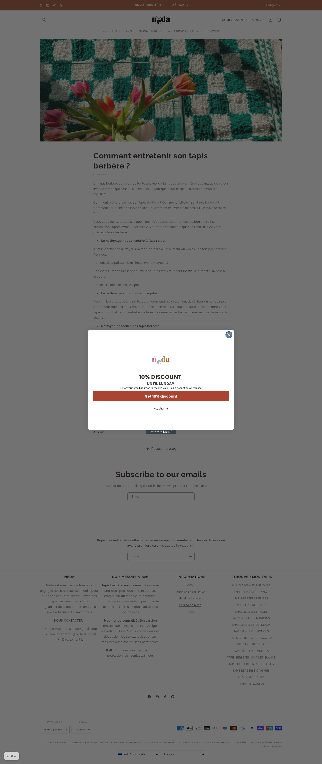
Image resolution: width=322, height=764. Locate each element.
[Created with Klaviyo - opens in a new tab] (161, 432)
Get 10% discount (161, 396)
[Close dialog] (229, 334)
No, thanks (161, 408)
